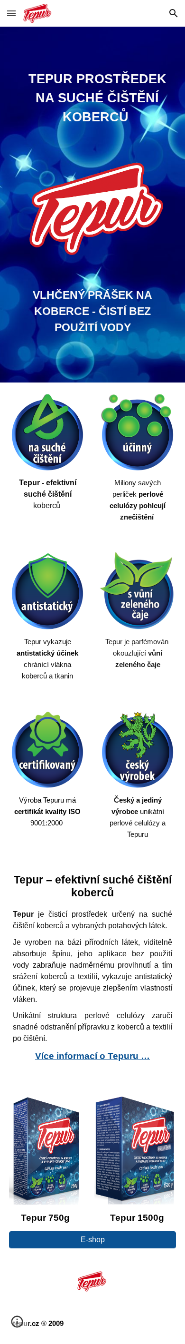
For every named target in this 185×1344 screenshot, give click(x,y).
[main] (92, 100)
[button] (11, 13)
